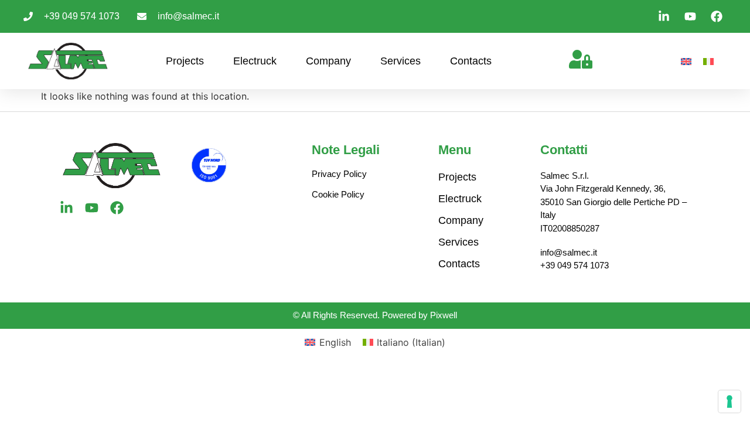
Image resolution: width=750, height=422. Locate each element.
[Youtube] (91, 208)
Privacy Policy (339, 174)
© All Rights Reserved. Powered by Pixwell (375, 315)
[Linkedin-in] (66, 208)
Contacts (471, 61)
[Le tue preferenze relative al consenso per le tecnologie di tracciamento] (729, 401)
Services (400, 61)
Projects (185, 61)
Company (328, 61)
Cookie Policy (338, 194)
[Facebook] (117, 208)
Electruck (255, 61)
